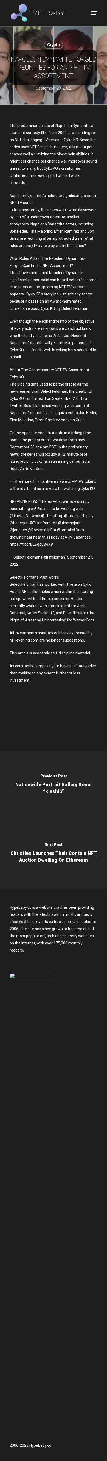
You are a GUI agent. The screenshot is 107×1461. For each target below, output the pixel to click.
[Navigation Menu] (94, 13)
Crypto (53, 45)
